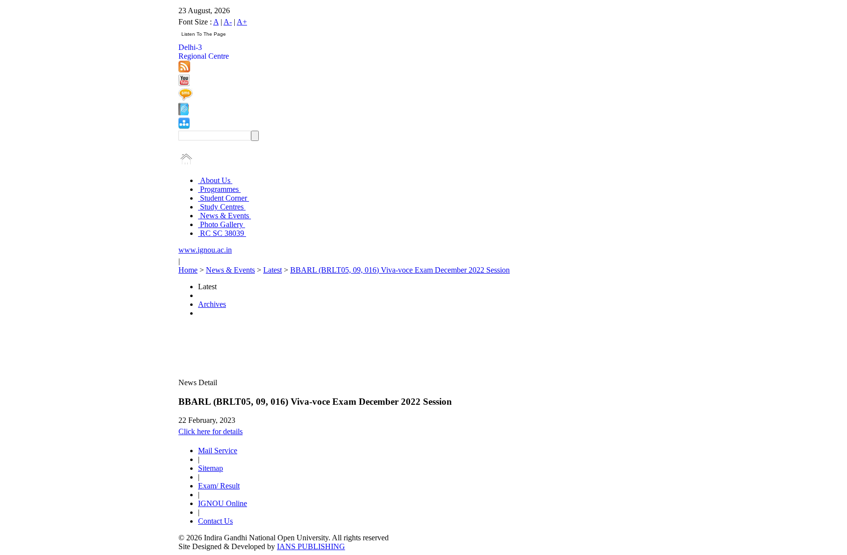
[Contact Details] (183, 113)
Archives (212, 304)
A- (228, 22)
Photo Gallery (221, 224)
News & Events (224, 215)
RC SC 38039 (222, 233)
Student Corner (223, 198)
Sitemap (210, 468)
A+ (242, 22)
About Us (215, 180)
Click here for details (210, 431)
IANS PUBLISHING (311, 546)
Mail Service (217, 450)
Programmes (219, 189)
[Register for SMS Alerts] (185, 98)
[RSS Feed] (184, 70)
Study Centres (222, 207)
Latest (272, 270)
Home (188, 270)
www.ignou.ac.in (205, 250)
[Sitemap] (184, 126)
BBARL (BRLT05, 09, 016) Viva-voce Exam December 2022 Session (400, 270)
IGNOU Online (222, 503)
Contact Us (215, 521)
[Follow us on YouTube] (184, 83)
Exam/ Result (219, 486)
